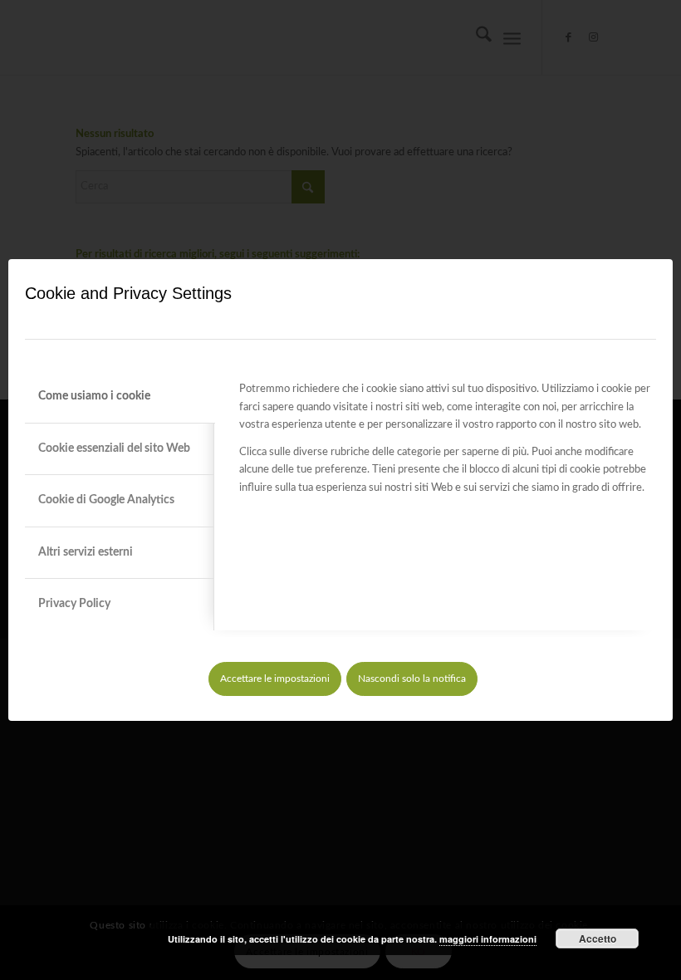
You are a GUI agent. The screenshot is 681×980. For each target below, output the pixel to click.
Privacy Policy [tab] (74, 604)
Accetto (597, 938)
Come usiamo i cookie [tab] (94, 396)
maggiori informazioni (487, 939)
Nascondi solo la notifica (412, 679)
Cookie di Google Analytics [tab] (106, 500)
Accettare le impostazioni (275, 679)
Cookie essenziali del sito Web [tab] (114, 448)
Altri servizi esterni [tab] (85, 552)
